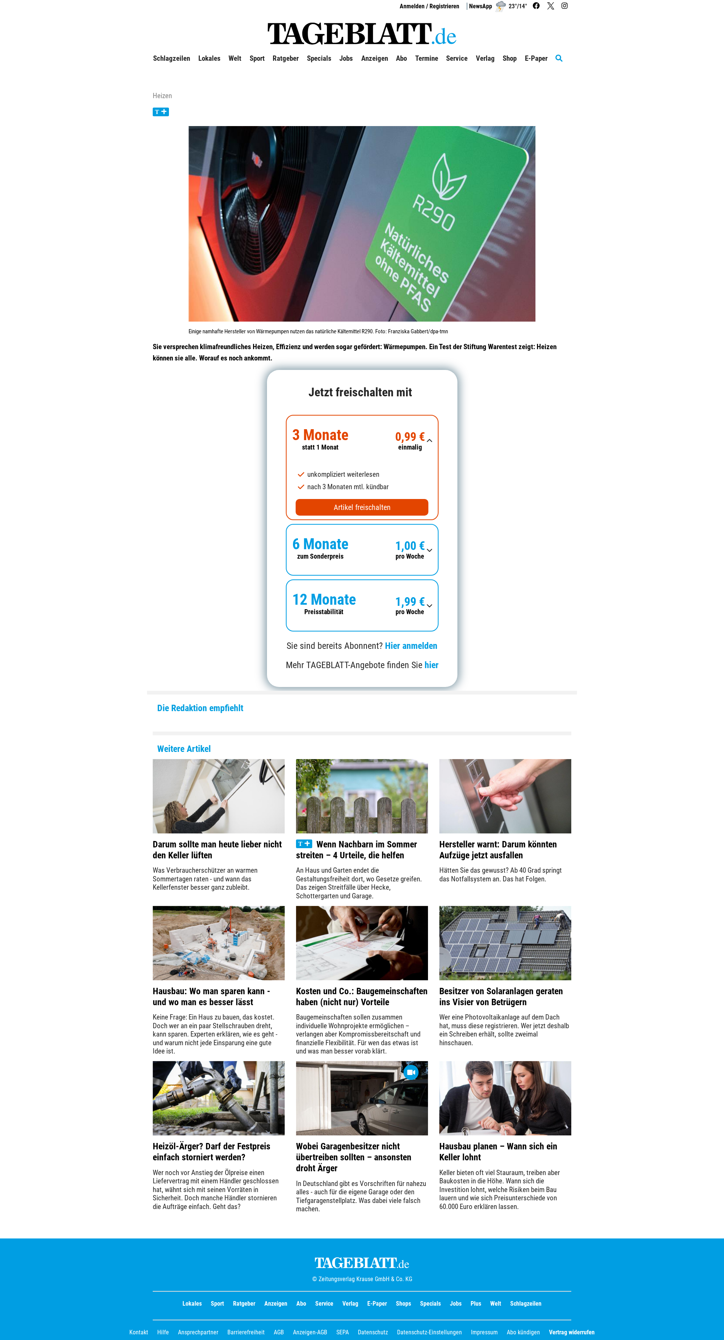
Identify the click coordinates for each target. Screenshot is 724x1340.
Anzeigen (275, 1303)
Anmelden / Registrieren (429, 6)
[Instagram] (565, 6)
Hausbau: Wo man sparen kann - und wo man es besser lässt (211, 996)
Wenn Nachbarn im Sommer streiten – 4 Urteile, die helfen (356, 850)
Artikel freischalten (362, 507)
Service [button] (457, 58)
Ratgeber (244, 1303)
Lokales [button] (209, 58)
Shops (403, 1303)
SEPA (342, 1332)
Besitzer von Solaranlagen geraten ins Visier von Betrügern (501, 996)
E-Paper (377, 1303)
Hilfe (163, 1332)
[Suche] (563, 58)
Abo (301, 1303)
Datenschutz (373, 1332)
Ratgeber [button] (286, 58)
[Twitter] (551, 6)
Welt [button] (235, 58)
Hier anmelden (411, 646)
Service (324, 1303)
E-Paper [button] (536, 58)
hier (432, 665)
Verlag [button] (485, 58)
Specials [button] (319, 58)
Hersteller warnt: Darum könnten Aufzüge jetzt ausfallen (498, 850)
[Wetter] (500, 6)
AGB (279, 1332)
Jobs (346, 58)
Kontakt (138, 1332)
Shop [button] (510, 58)
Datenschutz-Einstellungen (429, 1332)
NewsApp (480, 6)
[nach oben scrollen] (712, 1328)
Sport (217, 1303)
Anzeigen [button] (374, 58)
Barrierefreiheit (246, 1332)
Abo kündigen (523, 1332)
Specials (430, 1303)
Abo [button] (401, 58)
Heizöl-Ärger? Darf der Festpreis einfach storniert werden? (211, 1152)
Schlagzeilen (171, 58)
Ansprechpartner (198, 1332)
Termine (426, 58)
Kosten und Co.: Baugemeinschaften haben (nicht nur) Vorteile (362, 996)
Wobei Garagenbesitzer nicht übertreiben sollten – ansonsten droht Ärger (353, 1157)
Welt (495, 1303)
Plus (476, 1303)
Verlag (350, 1303)
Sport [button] (257, 58)
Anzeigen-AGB (310, 1332)
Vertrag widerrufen (572, 1332)
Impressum (484, 1332)
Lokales (192, 1303)
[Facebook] (537, 6)
